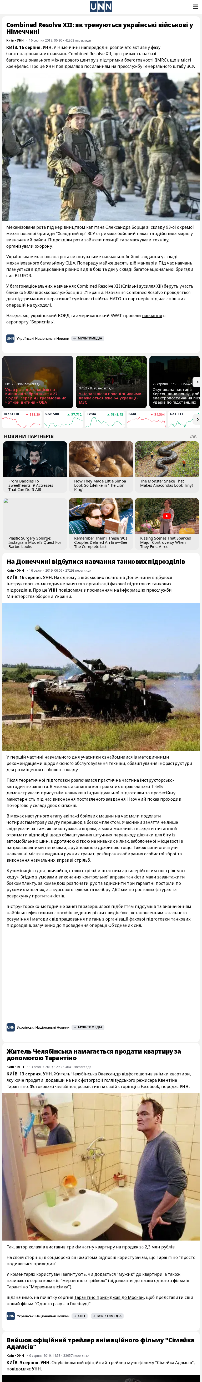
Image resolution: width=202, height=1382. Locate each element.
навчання (152, 315)
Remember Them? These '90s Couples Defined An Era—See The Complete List (100, 542)
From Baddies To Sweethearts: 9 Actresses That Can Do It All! (30, 485)
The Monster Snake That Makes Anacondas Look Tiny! (166, 483)
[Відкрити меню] (195, 6)
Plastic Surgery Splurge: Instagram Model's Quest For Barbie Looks (34, 542)
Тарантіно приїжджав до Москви (109, 1297)
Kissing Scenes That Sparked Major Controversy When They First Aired (165, 542)
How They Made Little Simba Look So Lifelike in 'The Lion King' (100, 485)
